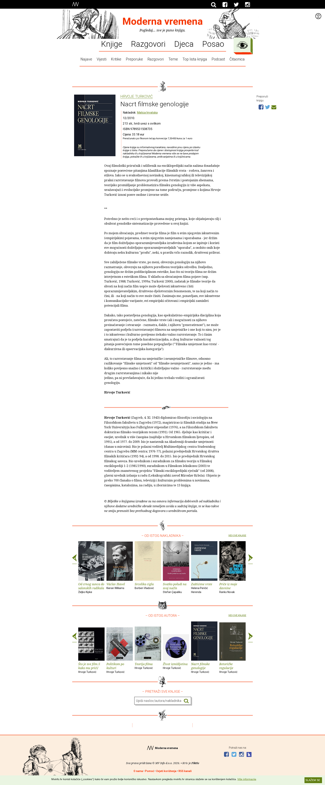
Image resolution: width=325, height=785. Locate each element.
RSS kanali (185, 771)
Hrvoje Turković (136, 97)
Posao (213, 43)
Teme (173, 59)
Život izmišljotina (175, 665)
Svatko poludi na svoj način (174, 588)
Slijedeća (250, 559)
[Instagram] (247, 5)
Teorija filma (144, 665)
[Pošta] (273, 106)
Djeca (184, 43)
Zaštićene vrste (201, 588)
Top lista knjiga (194, 59)
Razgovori (148, 43)
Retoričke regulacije (228, 667)
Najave (86, 59)
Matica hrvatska (147, 112)
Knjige (111, 43)
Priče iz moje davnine (228, 588)
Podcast (218, 59)
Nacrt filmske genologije (200, 667)
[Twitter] (236, 5)
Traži (186, 701)
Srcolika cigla (144, 586)
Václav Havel (115, 586)
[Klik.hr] (249, 755)
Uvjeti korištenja (166, 771)
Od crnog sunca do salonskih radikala (91, 588)
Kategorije (242, 45)
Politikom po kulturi (115, 667)
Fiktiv (195, 763)
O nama (138, 771)
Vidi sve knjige (237, 535)
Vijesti (101, 59)
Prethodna (74, 559)
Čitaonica (237, 59)
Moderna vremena (162, 21)
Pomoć (149, 771)
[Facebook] (225, 5)
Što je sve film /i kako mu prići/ (89, 667)
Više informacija (246, 779)
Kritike (116, 59)
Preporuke (134, 59)
